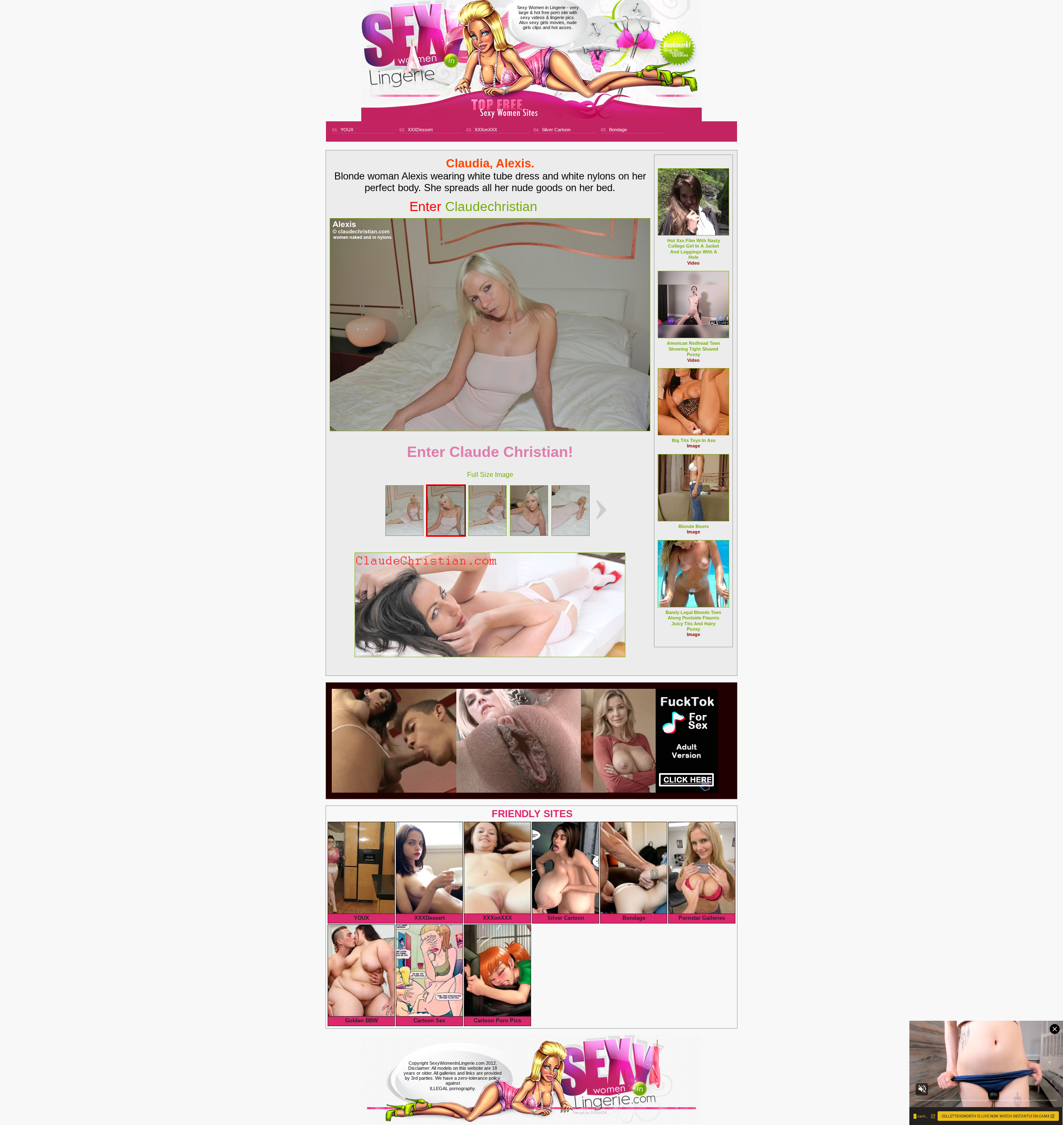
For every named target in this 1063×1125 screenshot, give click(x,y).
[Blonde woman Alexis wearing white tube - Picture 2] (446, 533)
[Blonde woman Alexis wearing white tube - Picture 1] (404, 533)
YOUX (346, 129)
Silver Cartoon (556, 129)
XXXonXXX (486, 129)
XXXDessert (420, 129)
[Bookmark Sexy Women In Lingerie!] (677, 55)
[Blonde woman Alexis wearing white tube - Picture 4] (529, 533)
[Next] (490, 324)
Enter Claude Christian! (490, 451)
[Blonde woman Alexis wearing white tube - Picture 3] (487, 533)
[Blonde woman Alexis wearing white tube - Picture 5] (570, 533)
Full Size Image (490, 474)
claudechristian (473, 206)
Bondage (618, 129)
